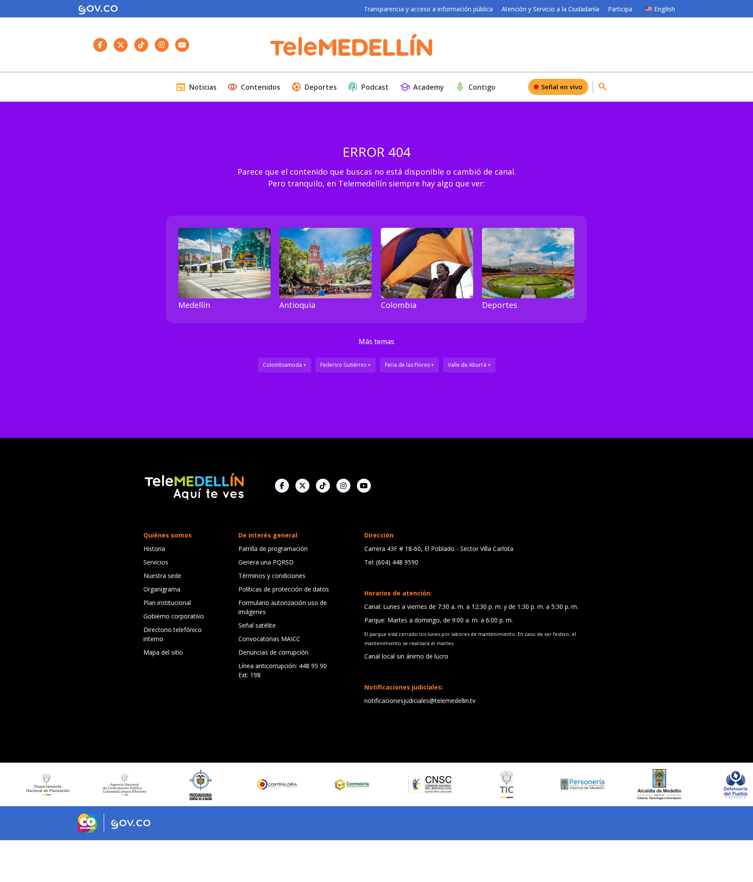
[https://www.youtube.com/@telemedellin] (364, 486)
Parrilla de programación (273, 548)
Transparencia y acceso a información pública (428, 9)
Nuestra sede (162, 575)
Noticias (196, 87)
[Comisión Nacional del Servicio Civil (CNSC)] (401, 784)
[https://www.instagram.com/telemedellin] (343, 486)
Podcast (368, 87)
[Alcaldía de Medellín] (630, 784)
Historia (154, 548)
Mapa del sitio (163, 652)
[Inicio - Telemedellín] (351, 45)
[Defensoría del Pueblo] (706, 784)
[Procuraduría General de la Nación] (172, 784)
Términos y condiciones (271, 575)
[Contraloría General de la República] (248, 784)
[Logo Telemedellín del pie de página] (193, 485)
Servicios (155, 562)
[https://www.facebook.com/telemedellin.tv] (282, 486)
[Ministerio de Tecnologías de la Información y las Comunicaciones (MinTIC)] (477, 784)
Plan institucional (167, 602)
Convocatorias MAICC (269, 639)
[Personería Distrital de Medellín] (554, 784)
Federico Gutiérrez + (345, 364)
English (664, 8)
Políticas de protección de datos (283, 589)
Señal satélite (257, 625)
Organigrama (161, 589)
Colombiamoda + (284, 364)
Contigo (475, 87)
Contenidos (253, 87)
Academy (422, 87)
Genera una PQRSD (266, 562)
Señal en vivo (562, 86)
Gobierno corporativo (173, 616)
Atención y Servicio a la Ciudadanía (550, 9)
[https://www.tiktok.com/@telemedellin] (323, 486)
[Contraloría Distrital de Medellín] (324, 784)
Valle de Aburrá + (469, 364)
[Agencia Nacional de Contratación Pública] (95, 784)
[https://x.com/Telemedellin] (302, 486)
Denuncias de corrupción (273, 652)
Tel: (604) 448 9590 (391, 562)
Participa (620, 9)
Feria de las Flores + (409, 364)
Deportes (314, 87)
